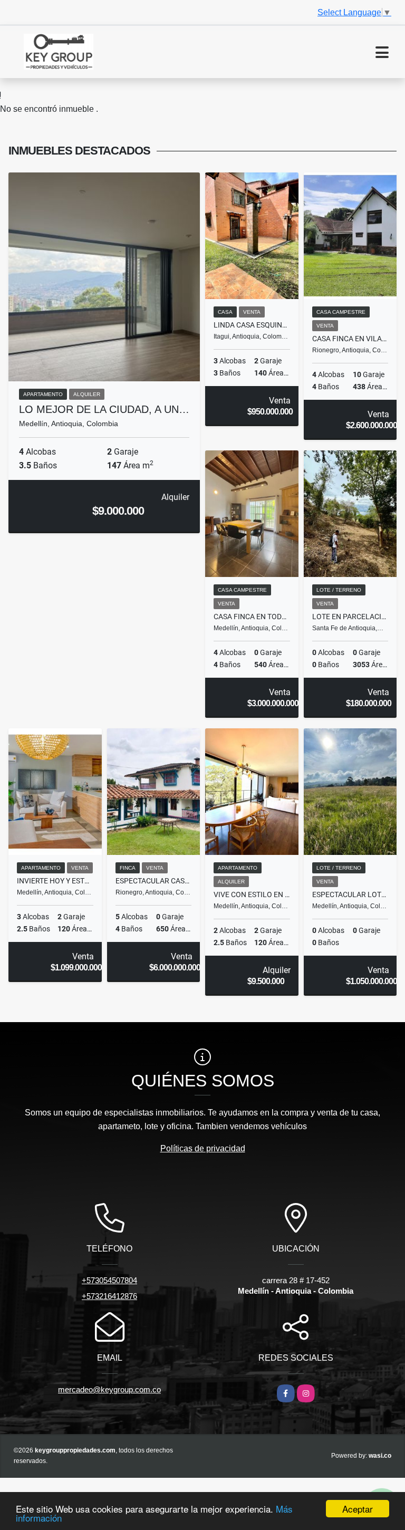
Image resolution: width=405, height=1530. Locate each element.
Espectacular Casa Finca (153, 881)
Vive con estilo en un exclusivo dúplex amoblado (252, 894)
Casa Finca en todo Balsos (252, 616)
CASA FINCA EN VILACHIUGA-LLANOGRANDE (350, 338)
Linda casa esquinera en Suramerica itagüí (252, 325)
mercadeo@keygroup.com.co (109, 1389)
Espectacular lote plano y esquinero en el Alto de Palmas (350, 894)
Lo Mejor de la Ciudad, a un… (104, 409)
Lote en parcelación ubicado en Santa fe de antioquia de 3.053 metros (350, 616)
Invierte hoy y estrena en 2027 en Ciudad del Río (55, 881)
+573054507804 (109, 1280)
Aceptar (357, 1508)
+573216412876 (109, 1296)
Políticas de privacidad (202, 1148)
